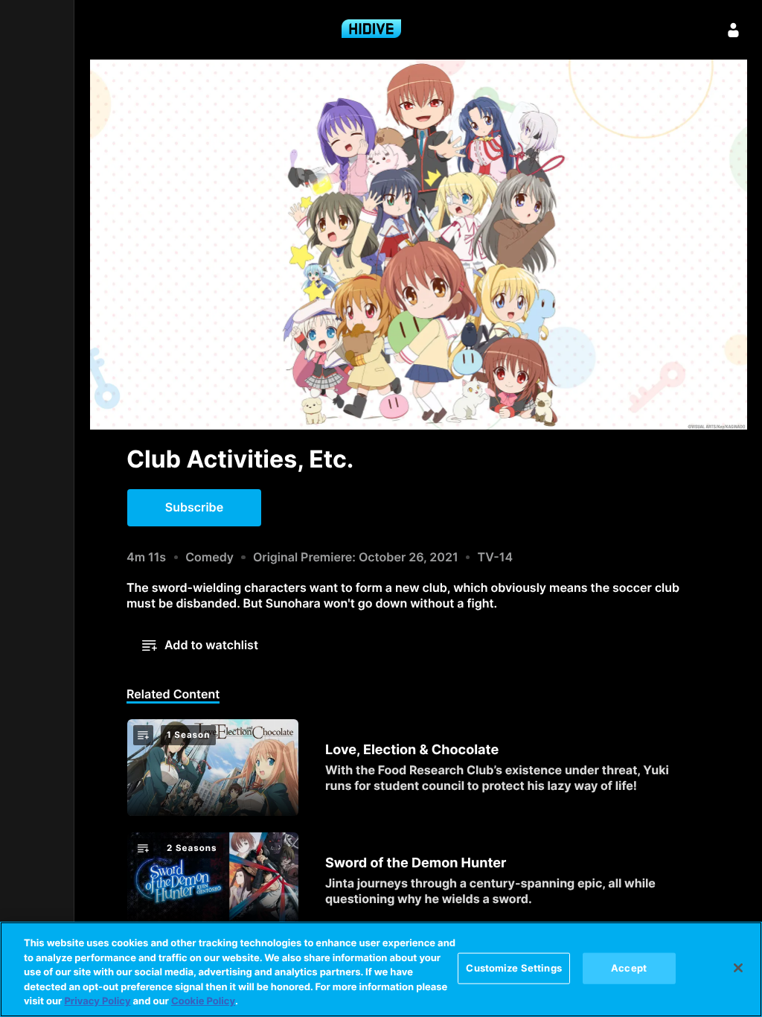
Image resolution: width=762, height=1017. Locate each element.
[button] (194, 507)
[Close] (738, 967)
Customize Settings (513, 968)
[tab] (173, 695)
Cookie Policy (203, 1001)
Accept (629, 968)
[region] (381, 969)
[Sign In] (733, 29)
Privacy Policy (97, 1001)
